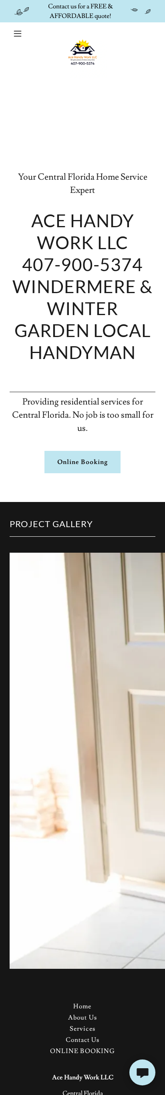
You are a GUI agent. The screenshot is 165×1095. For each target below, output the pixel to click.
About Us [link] (82, 1018)
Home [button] (82, 1006)
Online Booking (82, 462)
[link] (82, 33)
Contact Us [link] (82, 1040)
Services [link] (82, 1029)
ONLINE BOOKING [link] (82, 1051)
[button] (21, 34)
